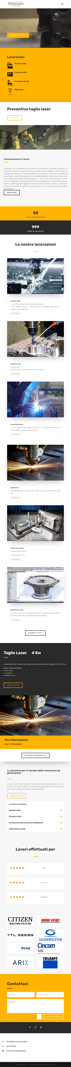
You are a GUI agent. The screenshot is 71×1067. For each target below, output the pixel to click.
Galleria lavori (18, 35)
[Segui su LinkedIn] (41, 1027)
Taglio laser (19, 90)
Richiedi (14, 118)
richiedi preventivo (35, 755)
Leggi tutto (13, 685)
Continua (12, 192)
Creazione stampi (21, 81)
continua (16, 434)
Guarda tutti (35, 633)
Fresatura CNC (20, 72)
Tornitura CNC (20, 64)
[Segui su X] (35, 1027)
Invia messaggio (53, 1016)
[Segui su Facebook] (30, 1027)
